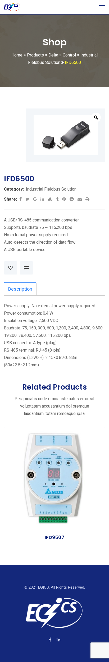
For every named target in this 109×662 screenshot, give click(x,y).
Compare (26, 268)
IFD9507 (54, 537)
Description (20, 289)
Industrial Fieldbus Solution (51, 189)
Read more (26, 479)
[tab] (20, 289)
